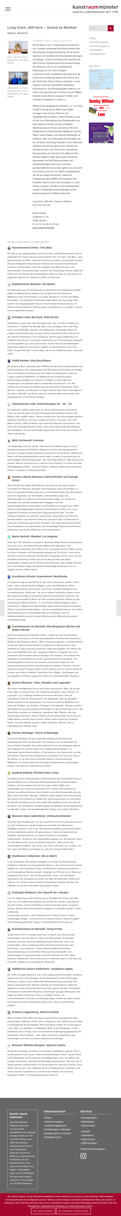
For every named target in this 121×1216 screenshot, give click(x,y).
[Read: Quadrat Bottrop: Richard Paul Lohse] (9, 773)
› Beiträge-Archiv (52, 1137)
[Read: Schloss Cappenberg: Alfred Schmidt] (9, 1013)
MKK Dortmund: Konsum (28, 440)
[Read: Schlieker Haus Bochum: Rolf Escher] (9, 318)
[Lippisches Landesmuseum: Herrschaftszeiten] (118, 608)
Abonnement (88, 1125)
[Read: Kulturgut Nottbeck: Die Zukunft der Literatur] (9, 893)
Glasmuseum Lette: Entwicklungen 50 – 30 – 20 (42, 403)
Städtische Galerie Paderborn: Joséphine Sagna (42, 968)
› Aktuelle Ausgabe (53, 1122)
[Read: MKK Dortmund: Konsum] (9, 441)
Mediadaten (96, 50)
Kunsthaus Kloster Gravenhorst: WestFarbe (39, 576)
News (93, 38)
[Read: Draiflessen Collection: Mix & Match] (9, 856)
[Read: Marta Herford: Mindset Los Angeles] (9, 537)
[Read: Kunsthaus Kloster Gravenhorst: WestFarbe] (9, 577)
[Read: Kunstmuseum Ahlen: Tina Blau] (9, 248)
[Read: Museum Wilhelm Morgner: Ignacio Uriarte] (9, 1046)
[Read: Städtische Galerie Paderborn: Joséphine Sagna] (9, 969)
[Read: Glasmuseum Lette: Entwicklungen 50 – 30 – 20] (9, 404)
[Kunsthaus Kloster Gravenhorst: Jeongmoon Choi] (2, 608)
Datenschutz (88, 1139)
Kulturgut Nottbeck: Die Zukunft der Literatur (40, 892)
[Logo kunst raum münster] (95, 8)
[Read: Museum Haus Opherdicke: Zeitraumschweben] (9, 816)
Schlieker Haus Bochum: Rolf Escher (35, 317)
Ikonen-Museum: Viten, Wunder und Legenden (41, 682)
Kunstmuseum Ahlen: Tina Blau (32, 247)
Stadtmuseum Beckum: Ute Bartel (33, 284)
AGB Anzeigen (89, 1143)
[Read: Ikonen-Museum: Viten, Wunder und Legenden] (9, 683)
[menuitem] (6, 8)
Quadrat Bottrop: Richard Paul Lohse (35, 772)
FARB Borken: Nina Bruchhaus (31, 360)
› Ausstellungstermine (55, 1125)
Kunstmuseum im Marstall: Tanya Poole (37, 928)
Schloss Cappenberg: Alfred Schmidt (35, 1012)
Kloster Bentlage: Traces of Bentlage (35, 732)
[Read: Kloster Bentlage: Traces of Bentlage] (9, 733)
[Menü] (6, 8)
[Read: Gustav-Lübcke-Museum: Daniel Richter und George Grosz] (9, 477)
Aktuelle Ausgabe (99, 42)
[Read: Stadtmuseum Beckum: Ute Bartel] (9, 285)
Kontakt (86, 1131)
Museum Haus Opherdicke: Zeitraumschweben (41, 815)
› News (47, 1118)
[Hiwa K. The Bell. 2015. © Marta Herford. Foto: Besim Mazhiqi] (18, 47)
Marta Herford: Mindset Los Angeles (34, 536)
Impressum (87, 1135)
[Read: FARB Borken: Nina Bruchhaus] (9, 361)
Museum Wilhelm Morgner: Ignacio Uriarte (38, 1045)
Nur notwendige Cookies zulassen (73, 1211)
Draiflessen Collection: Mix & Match (34, 856)
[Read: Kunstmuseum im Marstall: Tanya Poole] (9, 929)
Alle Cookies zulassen (43, 1211)
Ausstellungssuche (100, 46)
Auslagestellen (98, 54)
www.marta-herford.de (43, 227)
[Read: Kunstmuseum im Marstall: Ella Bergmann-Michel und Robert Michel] (9, 627)
